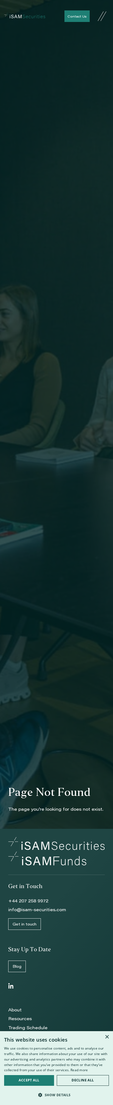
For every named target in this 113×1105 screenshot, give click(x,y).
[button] (56, 1095)
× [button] (107, 1037)
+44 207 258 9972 (28, 900)
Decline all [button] (83, 1080)
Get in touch (24, 924)
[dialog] (56, 1068)
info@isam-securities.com (37, 909)
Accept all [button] (29, 1080)
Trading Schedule (27, 1027)
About (15, 1009)
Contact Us (77, 16)
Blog (17, 966)
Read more (79, 1070)
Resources (20, 1018)
